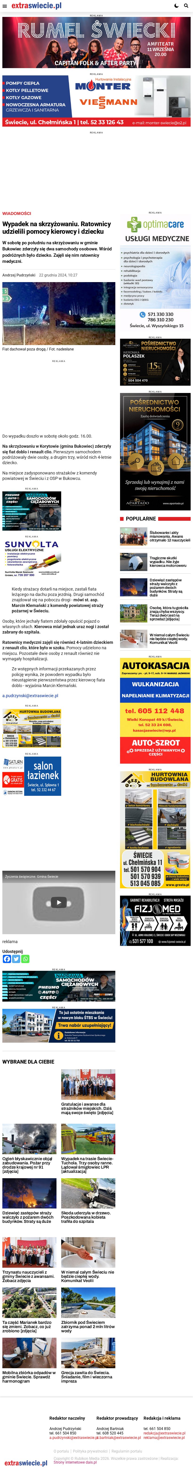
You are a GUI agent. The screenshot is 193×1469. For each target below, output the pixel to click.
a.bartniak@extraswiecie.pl (118, 1437)
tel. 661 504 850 (62, 1433)
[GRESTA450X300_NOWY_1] (31, 728)
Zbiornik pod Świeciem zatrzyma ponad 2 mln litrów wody (88, 1326)
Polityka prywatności (90, 1451)
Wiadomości (16, 213)
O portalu (61, 1451)
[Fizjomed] (155, 921)
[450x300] (31, 511)
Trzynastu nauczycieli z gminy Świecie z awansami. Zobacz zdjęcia (28, 1276)
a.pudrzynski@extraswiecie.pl (30, 695)
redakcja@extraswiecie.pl (164, 1433)
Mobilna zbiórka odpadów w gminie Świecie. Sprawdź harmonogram (29, 1377)
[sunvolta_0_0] (31, 559)
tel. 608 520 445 (109, 1433)
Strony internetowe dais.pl (75, 1462)
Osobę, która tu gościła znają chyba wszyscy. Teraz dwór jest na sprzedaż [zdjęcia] (169, 613)
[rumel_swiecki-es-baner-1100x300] (96, 42)
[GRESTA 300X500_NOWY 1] (155, 829)
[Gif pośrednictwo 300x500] (155, 451)
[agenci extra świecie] (155, 362)
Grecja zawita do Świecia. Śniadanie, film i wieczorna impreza (86, 1377)
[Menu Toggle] (4, 6)
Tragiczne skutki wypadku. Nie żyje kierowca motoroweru (168, 561)
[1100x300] (58, 986)
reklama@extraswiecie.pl (164, 1437)
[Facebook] (7, 959)
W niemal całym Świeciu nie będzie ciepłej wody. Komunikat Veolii (87, 1276)
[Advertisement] (96, 167)
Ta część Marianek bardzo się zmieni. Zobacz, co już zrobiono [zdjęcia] (26, 1326)
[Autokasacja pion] (155, 711)
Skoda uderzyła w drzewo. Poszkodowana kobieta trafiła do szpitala (86, 1217)
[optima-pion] (155, 272)
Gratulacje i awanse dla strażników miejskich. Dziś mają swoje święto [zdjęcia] (87, 1108)
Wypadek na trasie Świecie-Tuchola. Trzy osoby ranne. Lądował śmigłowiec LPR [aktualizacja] (87, 1165)
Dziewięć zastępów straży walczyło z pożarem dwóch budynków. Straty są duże (27, 1217)
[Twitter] (16, 959)
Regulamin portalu (127, 1451)
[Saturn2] (31, 776)
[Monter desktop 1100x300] (96, 101)
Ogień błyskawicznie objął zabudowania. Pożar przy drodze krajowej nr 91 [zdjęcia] (27, 1165)
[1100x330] (58, 1026)
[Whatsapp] (25, 959)
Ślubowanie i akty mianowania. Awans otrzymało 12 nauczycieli (170, 536)
